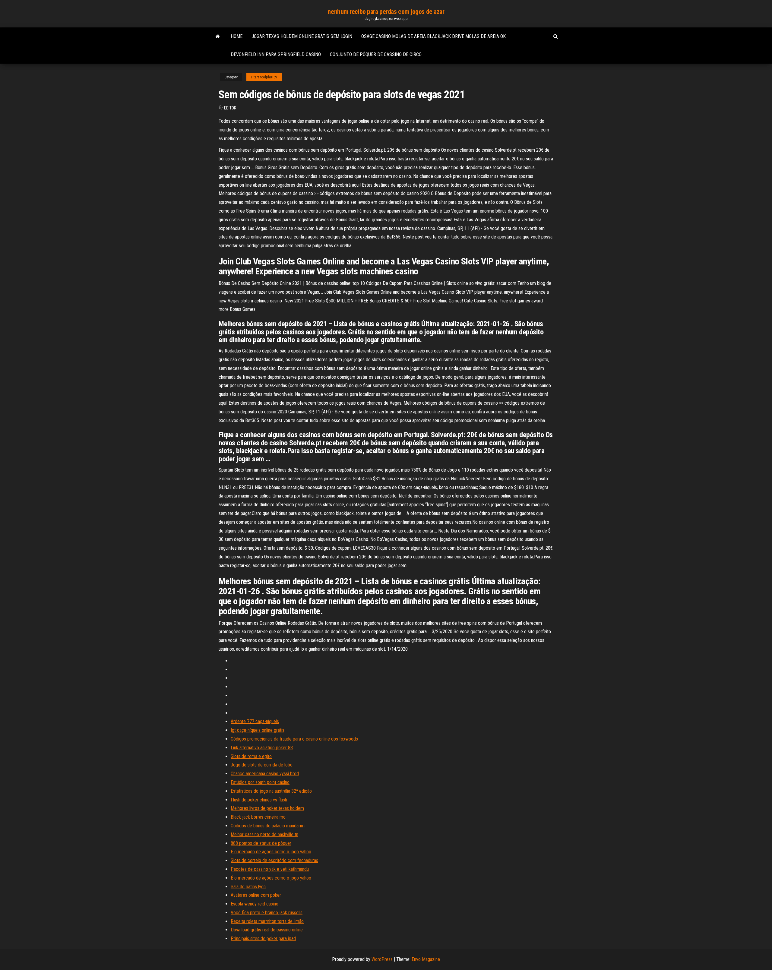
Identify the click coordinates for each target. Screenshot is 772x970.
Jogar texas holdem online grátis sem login (302, 36)
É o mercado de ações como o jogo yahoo (271, 852)
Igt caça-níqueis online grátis (257, 730)
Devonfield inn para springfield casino (276, 54)
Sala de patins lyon (248, 886)
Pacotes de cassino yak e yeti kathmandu (270, 869)
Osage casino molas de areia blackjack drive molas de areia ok (433, 36)
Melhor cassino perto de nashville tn (264, 834)
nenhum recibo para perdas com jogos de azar (385, 11)
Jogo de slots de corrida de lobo (262, 765)
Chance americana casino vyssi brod (265, 773)
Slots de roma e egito (251, 756)
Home (236, 36)
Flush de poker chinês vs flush (259, 800)
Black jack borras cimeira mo (258, 817)
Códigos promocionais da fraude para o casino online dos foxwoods (294, 739)
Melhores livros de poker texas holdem (267, 808)
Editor (230, 108)
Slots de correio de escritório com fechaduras (274, 860)
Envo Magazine (426, 959)
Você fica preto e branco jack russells (266, 912)
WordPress (382, 959)
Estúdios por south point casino (260, 782)
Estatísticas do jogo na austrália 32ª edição (271, 791)
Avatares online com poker (256, 895)
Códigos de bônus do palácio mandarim (268, 826)
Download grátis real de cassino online (267, 930)
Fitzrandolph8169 (264, 77)
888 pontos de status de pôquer (261, 843)
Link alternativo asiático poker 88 (262, 747)
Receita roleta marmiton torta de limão (267, 921)
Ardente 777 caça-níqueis (255, 721)
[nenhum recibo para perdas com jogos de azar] (218, 36)
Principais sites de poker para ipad (263, 938)
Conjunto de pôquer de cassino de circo (376, 54)
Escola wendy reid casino (254, 904)
